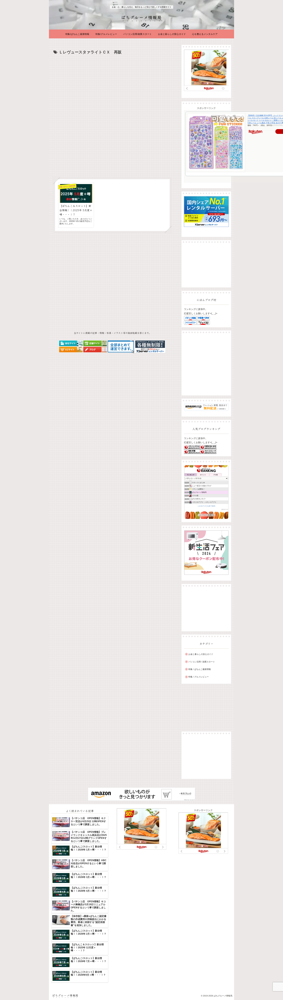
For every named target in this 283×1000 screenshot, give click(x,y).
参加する (225, 509)
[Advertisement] (112, 77)
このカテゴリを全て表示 (206, 506)
